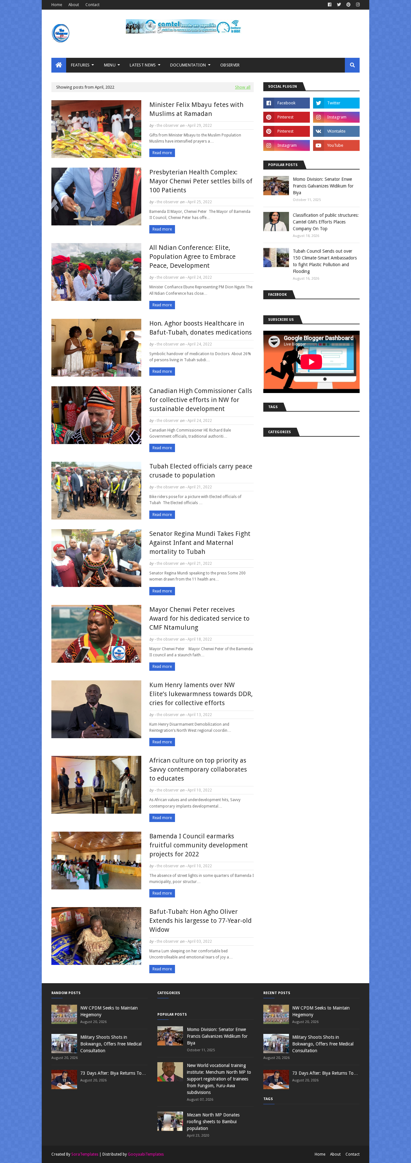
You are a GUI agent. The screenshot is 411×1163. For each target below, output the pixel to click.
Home (56, 5)
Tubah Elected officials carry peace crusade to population (200, 470)
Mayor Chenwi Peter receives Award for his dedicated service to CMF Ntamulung (199, 618)
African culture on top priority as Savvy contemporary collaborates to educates (198, 769)
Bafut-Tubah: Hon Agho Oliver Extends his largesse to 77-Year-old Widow (200, 920)
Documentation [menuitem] (188, 65)
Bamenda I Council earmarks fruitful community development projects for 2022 (198, 845)
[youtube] (336, 145)
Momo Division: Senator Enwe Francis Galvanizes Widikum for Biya (323, 186)
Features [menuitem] (80, 65)
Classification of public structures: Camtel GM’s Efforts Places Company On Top (326, 222)
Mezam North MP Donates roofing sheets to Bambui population (213, 1121)
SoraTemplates (84, 1154)
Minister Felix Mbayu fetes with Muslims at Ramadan (196, 109)
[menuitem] (58, 65)
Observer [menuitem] (230, 65)
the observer (168, 125)
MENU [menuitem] (110, 65)
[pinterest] (348, 5)
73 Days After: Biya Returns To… (113, 1073)
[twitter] (339, 5)
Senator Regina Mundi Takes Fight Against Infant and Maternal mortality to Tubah (199, 542)
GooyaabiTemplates (146, 1154)
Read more (162, 153)
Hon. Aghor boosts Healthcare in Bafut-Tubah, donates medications (200, 327)
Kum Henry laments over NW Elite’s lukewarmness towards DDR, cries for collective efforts (201, 694)
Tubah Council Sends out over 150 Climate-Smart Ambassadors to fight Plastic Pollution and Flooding (325, 261)
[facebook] (329, 5)
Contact (92, 5)
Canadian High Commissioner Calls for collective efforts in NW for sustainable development (200, 400)
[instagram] (357, 5)
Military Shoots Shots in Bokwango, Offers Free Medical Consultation (111, 1044)
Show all (242, 87)
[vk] (336, 131)
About (73, 5)
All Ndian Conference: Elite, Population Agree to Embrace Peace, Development (192, 256)
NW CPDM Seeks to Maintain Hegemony (109, 1011)
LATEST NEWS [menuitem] (143, 65)
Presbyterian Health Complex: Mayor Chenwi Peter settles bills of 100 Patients (200, 181)
